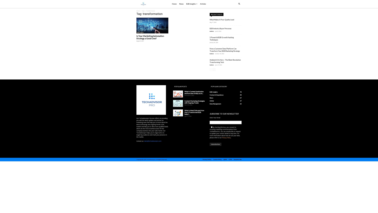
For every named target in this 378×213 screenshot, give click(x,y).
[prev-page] (211, 69)
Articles (203, 4)
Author (212, 31)
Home (174, 4)
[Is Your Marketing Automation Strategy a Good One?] (152, 25)
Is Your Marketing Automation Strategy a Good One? (150, 37)
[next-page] (214, 69)
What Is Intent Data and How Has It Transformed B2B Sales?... (194, 112)
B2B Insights (191, 4)
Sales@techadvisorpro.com (152, 141)
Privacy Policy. (226, 138)
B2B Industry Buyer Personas (220, 29)
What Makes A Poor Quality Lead (222, 20)
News (181, 4)
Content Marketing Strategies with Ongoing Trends (194, 102)
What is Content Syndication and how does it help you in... (194, 92)
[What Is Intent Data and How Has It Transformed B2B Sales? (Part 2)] (178, 112)
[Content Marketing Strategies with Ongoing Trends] (178, 103)
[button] (239, 4)
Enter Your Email (215, 118)
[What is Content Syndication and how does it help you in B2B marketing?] (178, 94)
